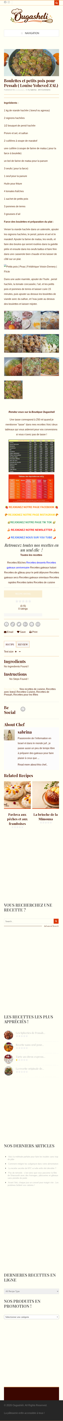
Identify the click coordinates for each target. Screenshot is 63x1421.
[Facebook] (22, 710)
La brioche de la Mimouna (45, 816)
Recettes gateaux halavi (43, 567)
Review (23, 644)
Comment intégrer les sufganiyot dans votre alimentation (33, 1164)
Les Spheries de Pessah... (30, 1032)
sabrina (33, 90)
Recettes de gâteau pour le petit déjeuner (26, 572)
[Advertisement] (27, 873)
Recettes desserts (36, 562)
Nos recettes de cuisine (32, 689)
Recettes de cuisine (44, 582)
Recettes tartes (25, 582)
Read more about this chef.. (32, 764)
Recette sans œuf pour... (30, 1044)
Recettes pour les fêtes (25, 694)
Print (34, 632)
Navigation (32, 33)
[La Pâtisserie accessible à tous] (31, 22)
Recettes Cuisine (26, 692)
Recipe (10, 644)
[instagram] (9, 2)
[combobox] (31, 1317)
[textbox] (31, 1317)
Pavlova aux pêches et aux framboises (17, 819)
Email (9, 632)
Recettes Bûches (16, 562)
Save (22, 632)
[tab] (10, 645)
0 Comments (45, 90)
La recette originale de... (30, 1068)
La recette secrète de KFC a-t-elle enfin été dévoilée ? (32, 1168)
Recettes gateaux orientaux (34, 577)
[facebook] (5, 2)
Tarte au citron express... (30, 1056)
